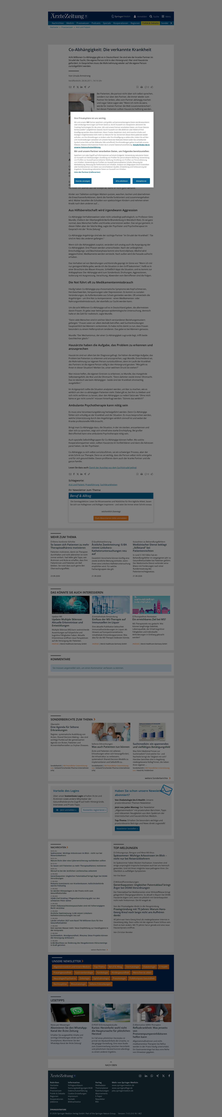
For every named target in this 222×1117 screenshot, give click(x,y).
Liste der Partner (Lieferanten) (87, 172)
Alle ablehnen (122, 181)
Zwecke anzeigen (83, 181)
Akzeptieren (141, 181)
